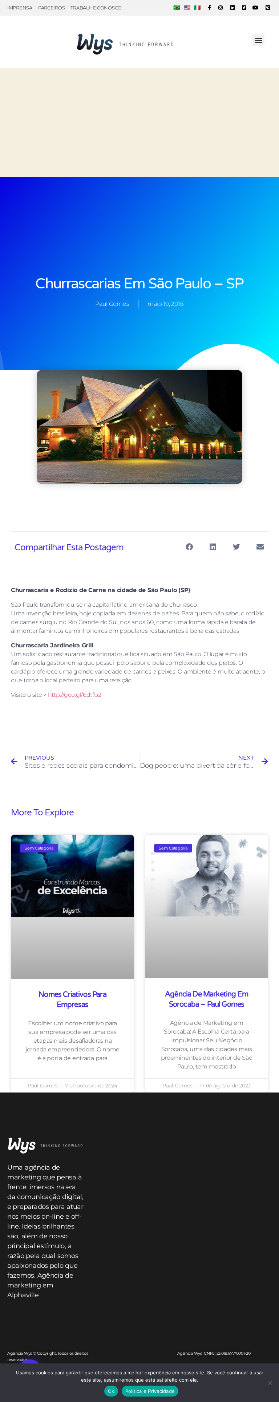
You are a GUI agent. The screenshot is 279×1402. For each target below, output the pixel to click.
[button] (258, 40)
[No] (270, 1382)
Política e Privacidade (150, 1391)
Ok (111, 1391)
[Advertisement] (139, 122)
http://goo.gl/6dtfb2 (74, 694)
